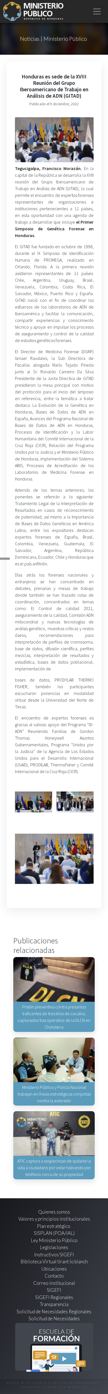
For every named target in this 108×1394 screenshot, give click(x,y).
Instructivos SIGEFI (54, 1254)
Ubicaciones (54, 1269)
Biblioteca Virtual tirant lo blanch (54, 1261)
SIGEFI (54, 1290)
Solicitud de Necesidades (54, 1318)
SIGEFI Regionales (54, 1297)
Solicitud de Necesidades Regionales (54, 1311)
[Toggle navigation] (97, 11)
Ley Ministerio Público (54, 1240)
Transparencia (54, 1304)
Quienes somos (54, 1212)
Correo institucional (54, 1283)
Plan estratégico (54, 1226)
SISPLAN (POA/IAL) (54, 1233)
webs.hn (78, 1387)
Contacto (54, 1276)
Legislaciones (54, 1247)
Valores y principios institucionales (54, 1219)
